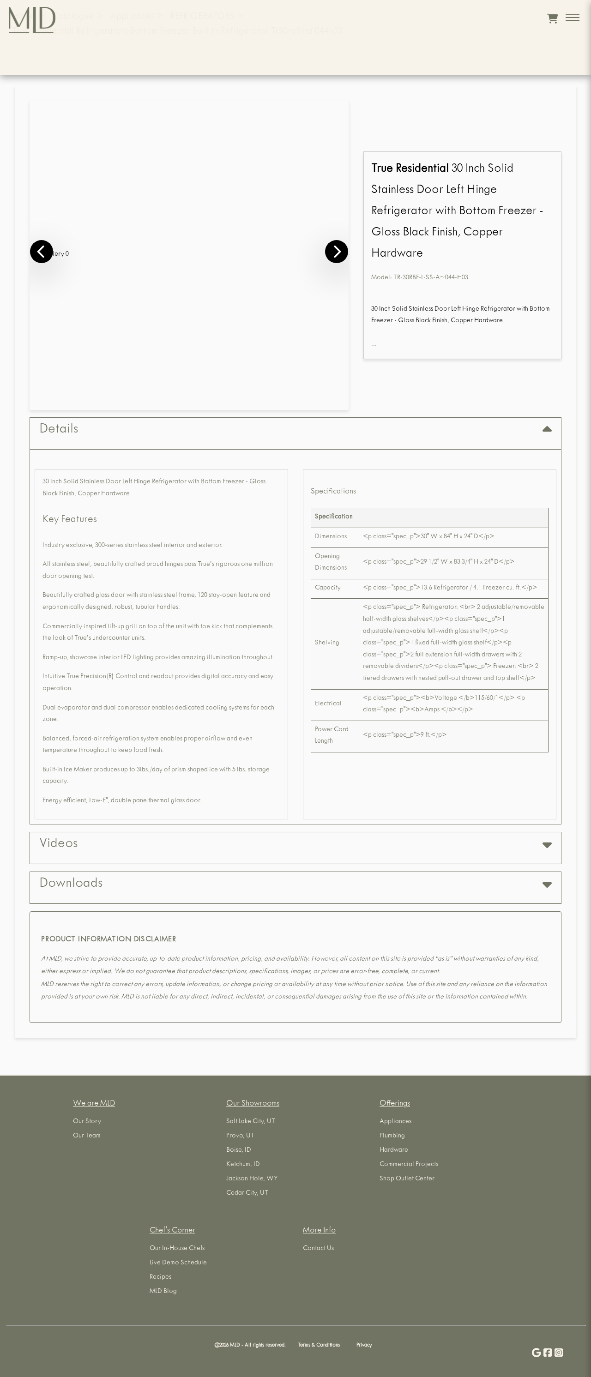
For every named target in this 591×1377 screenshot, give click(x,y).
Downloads (71, 884)
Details (58, 430)
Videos (58, 844)
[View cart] (552, 18)
